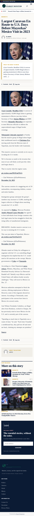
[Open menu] (31, 6)
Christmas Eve (24, 140)
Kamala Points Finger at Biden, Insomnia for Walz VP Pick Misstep (20, 11)
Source (3, 332)
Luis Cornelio (7, 111)
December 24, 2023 (8, 180)
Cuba (14, 261)
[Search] (27, 6)
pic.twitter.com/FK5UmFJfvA (11, 173)
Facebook (5, 84)
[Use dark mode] (31, 1)
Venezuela (22, 261)
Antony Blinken (19, 119)
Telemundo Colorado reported (12, 135)
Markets (4, 16)
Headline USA (17, 111)
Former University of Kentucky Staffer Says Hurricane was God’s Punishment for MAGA (22, 383)
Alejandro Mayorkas (15, 122)
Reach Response (20, 514)
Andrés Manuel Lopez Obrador (12, 213)
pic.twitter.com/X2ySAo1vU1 (11, 237)
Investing (4, 411)
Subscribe (18, 447)
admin (9, 36)
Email (10, 84)
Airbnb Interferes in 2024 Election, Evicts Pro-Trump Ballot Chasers (16, 414)
